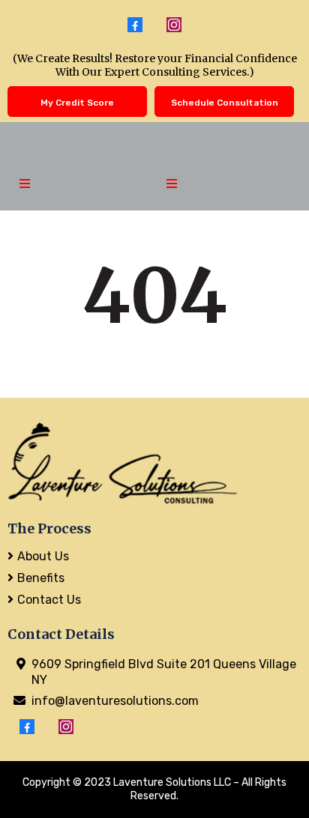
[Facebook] (135, 24)
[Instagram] (174, 24)
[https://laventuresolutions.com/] (155, 462)
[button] (22, 184)
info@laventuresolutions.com (115, 701)
